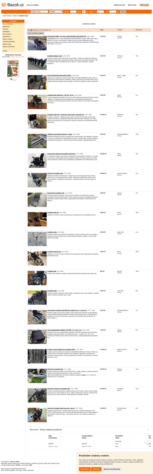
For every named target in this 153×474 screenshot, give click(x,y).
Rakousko (31, 470)
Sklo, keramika (7, 34)
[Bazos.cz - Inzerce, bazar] (12, 6)
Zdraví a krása (7, 44)
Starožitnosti (6, 36)
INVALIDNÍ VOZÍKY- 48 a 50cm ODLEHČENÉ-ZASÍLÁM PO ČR (66, 36)
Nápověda (4, 463)
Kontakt (22, 463)
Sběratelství (6, 31)
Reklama (28, 463)
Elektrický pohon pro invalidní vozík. (58, 388)
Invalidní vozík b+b (53, 212)
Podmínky (35, 463)
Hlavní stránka (7, 16)
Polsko (25, 470)
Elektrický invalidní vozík (55, 173)
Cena (101, 30)
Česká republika (10, 470)
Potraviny (5, 29)
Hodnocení (16, 463)
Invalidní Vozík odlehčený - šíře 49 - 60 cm (60, 95)
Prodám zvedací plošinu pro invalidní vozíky (61, 349)
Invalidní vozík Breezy (54, 251)
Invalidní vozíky (52, 232)
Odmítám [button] (96, 469)
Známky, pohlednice (9, 46)
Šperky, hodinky (7, 39)
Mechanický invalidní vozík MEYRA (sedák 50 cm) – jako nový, (67, 310)
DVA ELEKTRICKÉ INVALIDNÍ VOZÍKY (59, 75)
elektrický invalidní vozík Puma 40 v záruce (61, 408)
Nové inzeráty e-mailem (35, 33)
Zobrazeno (139, 30)
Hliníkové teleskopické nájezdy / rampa (59, 134)
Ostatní (15, 16)
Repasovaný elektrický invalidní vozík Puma (61, 154)
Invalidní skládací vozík (54, 56)
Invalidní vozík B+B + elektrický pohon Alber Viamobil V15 (65, 114)
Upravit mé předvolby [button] (112, 469)
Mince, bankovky (8, 24)
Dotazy (10, 463)
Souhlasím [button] (85, 469)
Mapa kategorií (5, 469)
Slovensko (19, 470)
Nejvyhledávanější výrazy (18, 469)
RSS (49, 463)
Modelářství (6, 26)
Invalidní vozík (51, 271)
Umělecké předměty (9, 41)
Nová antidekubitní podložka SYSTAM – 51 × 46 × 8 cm (64, 330)
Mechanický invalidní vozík (55, 193)
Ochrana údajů (42, 463)
